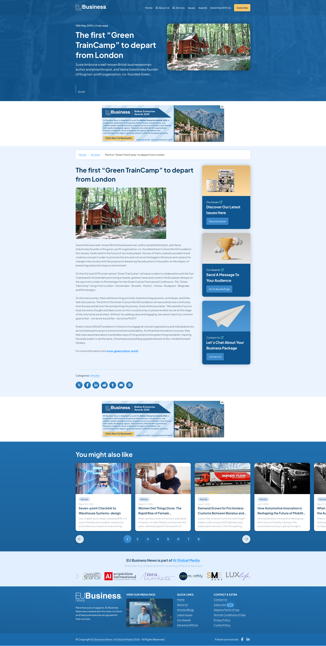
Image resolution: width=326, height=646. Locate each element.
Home (149, 7)
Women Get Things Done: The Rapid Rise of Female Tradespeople (159, 510)
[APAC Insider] (200, 576)
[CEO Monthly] (124, 576)
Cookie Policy (222, 625)
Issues (191, 7)
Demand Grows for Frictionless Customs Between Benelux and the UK (221, 510)
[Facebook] (87, 385)
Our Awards (213, 269)
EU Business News (101, 639)
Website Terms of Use (226, 609)
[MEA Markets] (90, 576)
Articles (180, 7)
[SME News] (147, 576)
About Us (164, 7)
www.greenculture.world (122, 350)
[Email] (121, 385)
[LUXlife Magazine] (172, 576)
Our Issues (212, 202)
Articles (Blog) (185, 609)
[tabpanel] (103, 497)
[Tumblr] (112, 385)
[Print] (129, 385)
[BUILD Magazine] (230, 576)
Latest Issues (184, 614)
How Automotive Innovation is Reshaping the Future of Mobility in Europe (281, 510)
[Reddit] (104, 385)
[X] (79, 385)
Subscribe (220, 604)
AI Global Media (186, 560)
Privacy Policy (222, 620)
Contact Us (213, 337)
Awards (202, 7)
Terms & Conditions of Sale (230, 614)
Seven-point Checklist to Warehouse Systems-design (100, 510)
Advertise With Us (220, 7)
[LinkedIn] (95, 385)
